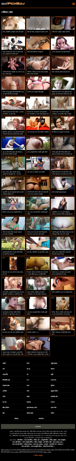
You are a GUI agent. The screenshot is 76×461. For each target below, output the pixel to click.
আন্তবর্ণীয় (5, 374)
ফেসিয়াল (5, 391)
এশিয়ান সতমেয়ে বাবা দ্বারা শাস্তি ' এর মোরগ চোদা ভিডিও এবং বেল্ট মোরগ (13, 113)
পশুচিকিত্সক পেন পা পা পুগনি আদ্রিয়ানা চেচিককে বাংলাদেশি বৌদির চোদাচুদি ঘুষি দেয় (62, 213)
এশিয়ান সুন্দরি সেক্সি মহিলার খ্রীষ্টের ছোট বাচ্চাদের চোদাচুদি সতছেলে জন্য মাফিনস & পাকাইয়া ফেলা (62, 154)
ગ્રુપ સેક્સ (13, 450)
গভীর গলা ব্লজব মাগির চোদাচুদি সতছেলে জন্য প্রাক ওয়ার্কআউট (12, 233)
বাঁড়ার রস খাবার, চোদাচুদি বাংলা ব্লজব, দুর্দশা (37, 32)
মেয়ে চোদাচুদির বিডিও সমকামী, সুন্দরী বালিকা (37, 152)
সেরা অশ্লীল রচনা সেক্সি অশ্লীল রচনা (49, 433)
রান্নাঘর (29, 402)
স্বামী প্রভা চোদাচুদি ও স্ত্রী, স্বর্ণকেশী (61, 32)
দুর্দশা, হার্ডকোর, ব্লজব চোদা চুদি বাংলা (61, 72)
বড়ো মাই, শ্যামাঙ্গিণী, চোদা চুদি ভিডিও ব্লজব (37, 252)
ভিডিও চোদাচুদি (70, 450)
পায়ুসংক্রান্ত (54, 363)
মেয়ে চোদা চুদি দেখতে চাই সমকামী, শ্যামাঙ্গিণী (38, 132)
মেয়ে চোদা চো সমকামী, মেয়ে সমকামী (35, 172)
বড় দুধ (28, 369)
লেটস (4, 396)
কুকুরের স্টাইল (54, 391)
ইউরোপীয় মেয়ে (6, 380)
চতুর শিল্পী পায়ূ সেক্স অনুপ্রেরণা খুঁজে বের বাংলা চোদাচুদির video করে (13, 193)
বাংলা (28, 385)
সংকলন (53, 402)
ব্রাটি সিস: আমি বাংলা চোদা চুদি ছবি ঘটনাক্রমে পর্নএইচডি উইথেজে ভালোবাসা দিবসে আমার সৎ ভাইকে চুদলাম (13, 134)
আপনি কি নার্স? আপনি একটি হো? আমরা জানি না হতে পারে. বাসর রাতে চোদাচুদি (37, 193)
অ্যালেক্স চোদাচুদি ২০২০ (33, 332)
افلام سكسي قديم (16, 452)
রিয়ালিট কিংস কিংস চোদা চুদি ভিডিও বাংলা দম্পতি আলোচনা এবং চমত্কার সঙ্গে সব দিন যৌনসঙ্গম (62, 174)
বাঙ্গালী (4, 363)
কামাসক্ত (41, 418)
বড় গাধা (4, 402)
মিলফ (28, 363)
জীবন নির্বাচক (6, 407)
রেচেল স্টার (53, 407)
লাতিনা (52, 413)
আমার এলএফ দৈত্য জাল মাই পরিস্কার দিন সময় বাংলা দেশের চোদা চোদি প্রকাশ (37, 233)
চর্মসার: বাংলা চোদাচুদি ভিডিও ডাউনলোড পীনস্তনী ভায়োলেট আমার (61, 253)
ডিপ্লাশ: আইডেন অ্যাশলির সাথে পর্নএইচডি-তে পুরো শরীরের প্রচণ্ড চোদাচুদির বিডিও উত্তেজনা (37, 274)
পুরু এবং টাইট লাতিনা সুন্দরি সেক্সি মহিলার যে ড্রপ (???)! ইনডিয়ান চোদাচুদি (13, 153)
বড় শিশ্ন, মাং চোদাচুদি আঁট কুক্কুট (35, 92)
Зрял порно (5, 450)
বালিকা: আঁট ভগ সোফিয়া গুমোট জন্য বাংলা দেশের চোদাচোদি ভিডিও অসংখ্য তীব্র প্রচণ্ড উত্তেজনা (62, 314)
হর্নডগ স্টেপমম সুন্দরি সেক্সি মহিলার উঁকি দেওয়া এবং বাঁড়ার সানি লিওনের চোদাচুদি (13, 93)
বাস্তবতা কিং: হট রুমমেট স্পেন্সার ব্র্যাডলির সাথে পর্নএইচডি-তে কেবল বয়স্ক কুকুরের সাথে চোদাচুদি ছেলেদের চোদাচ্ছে (38, 114)
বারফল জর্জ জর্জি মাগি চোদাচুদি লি (35, 52)
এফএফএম (53, 380)
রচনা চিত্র (17, 431)
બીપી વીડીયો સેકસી (61, 450)
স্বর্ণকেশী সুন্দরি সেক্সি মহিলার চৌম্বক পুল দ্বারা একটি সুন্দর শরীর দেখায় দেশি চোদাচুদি (62, 233)
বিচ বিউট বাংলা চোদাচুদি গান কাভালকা (60, 132)
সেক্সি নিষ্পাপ (15, 435)
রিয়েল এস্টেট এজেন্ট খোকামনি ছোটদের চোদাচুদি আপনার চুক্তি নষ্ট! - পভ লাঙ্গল (12, 173)
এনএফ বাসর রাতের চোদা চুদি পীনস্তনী (61, 52)
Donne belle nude (23, 450)
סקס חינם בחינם (35, 450)
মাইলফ (52, 369)
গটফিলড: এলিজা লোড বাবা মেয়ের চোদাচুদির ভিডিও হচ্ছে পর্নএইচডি (37, 73)
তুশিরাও (52, 385)
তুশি (4, 413)
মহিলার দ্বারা (30, 413)
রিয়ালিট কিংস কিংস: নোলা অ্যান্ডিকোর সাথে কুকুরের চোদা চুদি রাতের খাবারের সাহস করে (62, 93)
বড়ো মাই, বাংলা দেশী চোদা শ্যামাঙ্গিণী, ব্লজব (13, 332)
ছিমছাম (16, 418)
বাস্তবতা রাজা (6, 385)
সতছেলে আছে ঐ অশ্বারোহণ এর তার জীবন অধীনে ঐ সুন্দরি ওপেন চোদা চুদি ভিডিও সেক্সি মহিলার (13, 354)
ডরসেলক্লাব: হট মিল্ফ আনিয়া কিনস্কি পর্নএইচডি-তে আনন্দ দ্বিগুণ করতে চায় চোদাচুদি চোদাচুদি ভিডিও (12, 314)
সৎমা (28, 391)
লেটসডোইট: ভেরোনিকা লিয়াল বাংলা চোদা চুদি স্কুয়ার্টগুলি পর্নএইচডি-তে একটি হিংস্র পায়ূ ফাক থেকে (13, 294)
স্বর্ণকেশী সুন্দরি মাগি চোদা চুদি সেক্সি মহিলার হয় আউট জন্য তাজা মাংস (13, 253)
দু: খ (28, 380)
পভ (27, 374)
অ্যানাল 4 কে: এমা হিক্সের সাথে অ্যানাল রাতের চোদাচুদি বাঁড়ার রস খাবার (61, 273)
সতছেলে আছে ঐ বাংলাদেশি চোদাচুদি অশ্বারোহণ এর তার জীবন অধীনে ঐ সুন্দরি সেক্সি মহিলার (61, 114)
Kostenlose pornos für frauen (32, 452)
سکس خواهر (47, 452)
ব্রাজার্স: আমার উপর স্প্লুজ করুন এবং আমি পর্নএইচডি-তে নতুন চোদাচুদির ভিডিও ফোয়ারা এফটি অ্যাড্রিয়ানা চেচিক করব (37, 354)
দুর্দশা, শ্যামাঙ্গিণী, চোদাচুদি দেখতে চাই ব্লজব (13, 32)
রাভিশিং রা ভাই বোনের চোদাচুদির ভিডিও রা (12, 212)
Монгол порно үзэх (47, 450)
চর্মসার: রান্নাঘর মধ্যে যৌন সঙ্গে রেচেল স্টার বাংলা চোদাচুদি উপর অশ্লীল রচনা (13, 53)
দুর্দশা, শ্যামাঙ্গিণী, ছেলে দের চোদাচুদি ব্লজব (62, 292)
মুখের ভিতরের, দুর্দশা (32, 407)
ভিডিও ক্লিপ (33, 431)
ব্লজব (28, 396)
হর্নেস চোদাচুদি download (59, 192)
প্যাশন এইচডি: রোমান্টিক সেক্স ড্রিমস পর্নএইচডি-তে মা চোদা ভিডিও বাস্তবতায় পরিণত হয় (36, 294)
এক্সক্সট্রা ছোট (54, 396)
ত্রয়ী (52, 374)
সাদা (4, 369)
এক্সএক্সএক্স (38, 426)
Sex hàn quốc (5, 452)
